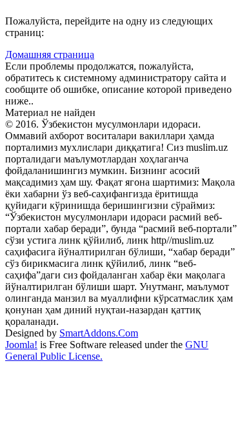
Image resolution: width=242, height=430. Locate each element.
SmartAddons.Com (98, 332)
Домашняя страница (49, 54)
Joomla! (21, 344)
